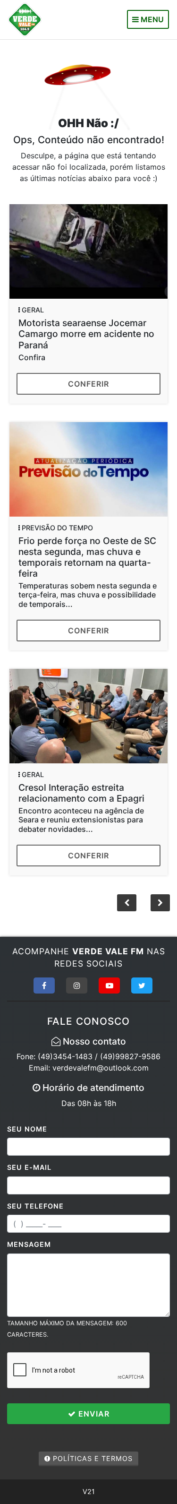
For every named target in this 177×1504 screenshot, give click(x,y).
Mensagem (29, 1244)
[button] (160, 902)
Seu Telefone (35, 1206)
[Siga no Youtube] (109, 985)
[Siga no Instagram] (76, 985)
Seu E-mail (29, 1167)
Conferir (88, 384)
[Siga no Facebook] (44, 985)
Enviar (93, 1413)
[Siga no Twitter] (141, 985)
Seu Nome (27, 1129)
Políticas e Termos (92, 1458)
